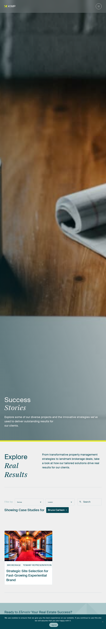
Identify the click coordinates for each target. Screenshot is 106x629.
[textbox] (29, 502)
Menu (99, 6)
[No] (102, 621)
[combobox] (29, 501)
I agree (54, 625)
